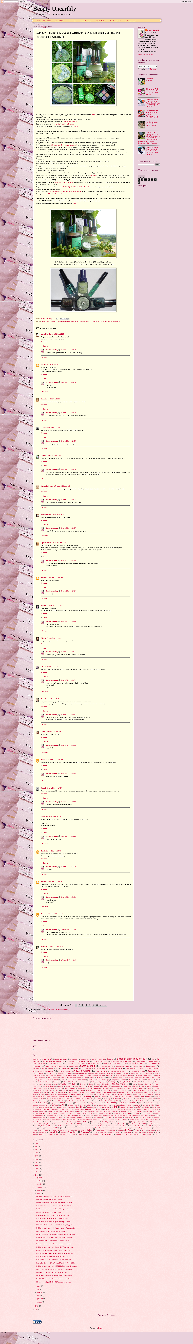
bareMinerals (82, 1080)
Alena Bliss (45, 334)
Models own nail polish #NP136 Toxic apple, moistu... (53, 1282)
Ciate (133, 1084)
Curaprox (96, 1086)
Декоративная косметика (131, 1058)
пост (91, 119)
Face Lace (129, 1092)
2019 (37, 1156)
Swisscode (108, 1128)
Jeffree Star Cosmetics (85, 1101)
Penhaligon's (156, 1117)
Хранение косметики (80, 1073)
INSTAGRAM (131, 20)
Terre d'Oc (134, 1128)
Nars (128, 1113)
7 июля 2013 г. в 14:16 (62, 486)
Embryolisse (106, 1090)
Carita (144, 1082)
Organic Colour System (39, 1117)
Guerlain (135, 1096)
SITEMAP (59, 20)
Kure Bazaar (111, 1103)
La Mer (48, 1105)
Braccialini (67, 1082)
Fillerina (35, 1094)
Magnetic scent (156, 1107)
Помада (140, 1066)
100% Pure (36, 1059)
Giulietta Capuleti (77, 1096)
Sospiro (35, 1128)
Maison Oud (69, 1109)
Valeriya (43, 638)
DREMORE (157, 1088)
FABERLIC (121, 1092)
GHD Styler (40, 1096)
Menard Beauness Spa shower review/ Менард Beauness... (56, 1234)
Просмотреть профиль (145, 54)
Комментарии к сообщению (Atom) (57, 1009)
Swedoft (90, 1128)
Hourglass (90, 1098)
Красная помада (127, 1061)
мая (38, 1289)
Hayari (157, 1096)
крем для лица (153, 1061)
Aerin (47, 1075)
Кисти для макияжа (100, 1061)
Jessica (96, 1101)
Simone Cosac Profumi (83, 1126)
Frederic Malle (107, 1094)
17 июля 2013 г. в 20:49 (68, 960)
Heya (47, 1098)
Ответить (44, 342)
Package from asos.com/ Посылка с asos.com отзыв (54, 1244)
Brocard (87, 1082)
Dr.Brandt (142, 1088)
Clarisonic (148, 1084)
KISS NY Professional (66, 1103)
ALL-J (117, 1075)
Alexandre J (109, 1075)
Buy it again (102, 1082)
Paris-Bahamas (98, 1117)
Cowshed (82, 1086)
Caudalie (63, 1084)
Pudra (142, 1119)
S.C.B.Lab (151, 1122)
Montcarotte (148, 1111)
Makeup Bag (121, 1109)
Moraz (55, 1113)
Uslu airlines (85, 1132)
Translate (153, 69)
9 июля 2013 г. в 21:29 (68, 867)
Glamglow (103, 1096)
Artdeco (86, 1077)
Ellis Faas (97, 1090)
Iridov (43, 427)
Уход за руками (137, 1071)
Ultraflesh (63, 1132)
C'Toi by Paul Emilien (125, 1082)
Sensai (37, 1126)
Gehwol (136, 1094)
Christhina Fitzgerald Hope (57, 194)
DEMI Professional (38, 1088)
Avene (63, 1080)
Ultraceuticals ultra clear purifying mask (64, 145)
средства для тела (131, 1068)
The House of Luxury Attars (57, 1130)
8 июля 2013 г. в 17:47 (54, 788)
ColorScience (36, 1086)
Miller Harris (115, 1111)
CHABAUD (83, 1084)
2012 (37, 1306)
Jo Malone (111, 1101)
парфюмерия (87, 1066)
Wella (40, 1134)
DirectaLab (60, 1088)
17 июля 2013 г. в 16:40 (55, 946)
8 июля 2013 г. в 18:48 (68, 745)
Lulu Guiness (124, 1107)
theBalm (89, 1130)
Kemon (150, 1101)
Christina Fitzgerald (63, 321)
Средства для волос (115, 1068)
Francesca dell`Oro (63, 1094)
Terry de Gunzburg (144, 1128)
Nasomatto (136, 1113)
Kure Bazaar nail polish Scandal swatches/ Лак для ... (54, 1272)
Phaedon (46, 1119)
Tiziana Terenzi (110, 1130)
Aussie (50, 1079)
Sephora (43, 1126)
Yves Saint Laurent (106, 1134)
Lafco (113, 1105)
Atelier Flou (138, 1077)
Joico (117, 1101)
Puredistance (149, 1119)
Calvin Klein (137, 1082)
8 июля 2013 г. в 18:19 (68, 591)
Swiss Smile (99, 1128)
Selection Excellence (154, 1124)
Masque (35, 1111)
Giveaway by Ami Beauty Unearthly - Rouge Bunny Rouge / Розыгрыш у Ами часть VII (153, 103)
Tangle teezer (125, 1128)
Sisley (93, 1126)
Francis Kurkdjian (76, 1094)
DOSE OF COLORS (116, 1088)
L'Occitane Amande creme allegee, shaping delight (64, 191)
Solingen (156, 1126)
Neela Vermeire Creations (53, 1115)
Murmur (43, 605)
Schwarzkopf (122, 1124)
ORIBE (60, 1117)
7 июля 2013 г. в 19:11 (54, 638)
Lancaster (130, 1105)
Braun (73, 1082)
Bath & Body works (93, 1079)
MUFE (100, 321)
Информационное (83, 1061)
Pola (101, 1120)
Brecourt (80, 1082)
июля (39, 1193)
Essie (46, 1092)
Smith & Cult (147, 1126)
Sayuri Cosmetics (105, 1124)
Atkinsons (146, 1077)
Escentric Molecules (138, 1090)
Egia (56, 1090)
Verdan (136, 1132)
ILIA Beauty (106, 1098)
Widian (57, 1134)
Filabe (157, 1092)
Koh (85, 1103)
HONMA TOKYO (79, 1098)
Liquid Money (91, 1107)
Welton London (48, 1134)
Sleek (131, 1126)
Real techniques (56, 1122)
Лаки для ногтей (55, 1063)
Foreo (47, 1094)
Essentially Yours (37, 1092)
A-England (52, 321)
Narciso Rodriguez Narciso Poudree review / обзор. (152, 123)
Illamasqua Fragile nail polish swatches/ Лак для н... (53, 1256)
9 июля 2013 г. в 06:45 (53, 851)
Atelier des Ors (129, 1077)
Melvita (78, 1111)
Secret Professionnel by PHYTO (137, 1124)
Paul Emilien (118, 1117)
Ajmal (81, 1075)
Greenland (128, 1096)
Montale (139, 1111)
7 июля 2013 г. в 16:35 (58, 514)
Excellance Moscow (110, 1092)
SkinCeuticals (102, 1126)
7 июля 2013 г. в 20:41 (51, 666)
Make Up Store (109, 1109)
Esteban (52, 1092)
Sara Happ (95, 1124)
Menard (94, 321)
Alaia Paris (88, 1075)
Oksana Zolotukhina (48, 486)
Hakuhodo (149, 1096)
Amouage (139, 1075)
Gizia (96, 1096)
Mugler (78, 1113)
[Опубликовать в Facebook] (67, 319)
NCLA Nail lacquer (38, 1115)
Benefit (124, 1080)
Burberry (93, 1082)
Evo (87, 1092)
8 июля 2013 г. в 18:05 (68, 441)
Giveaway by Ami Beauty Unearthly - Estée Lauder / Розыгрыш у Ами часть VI (152, 151)
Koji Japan (91, 1103)
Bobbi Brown (57, 1082)
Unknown (44, 577)
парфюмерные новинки (122, 1066)
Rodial (113, 1122)
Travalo (137, 1130)
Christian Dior (105, 1084)
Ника (42, 699)
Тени (34, 1071)
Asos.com (100, 1077)
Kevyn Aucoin (54, 1103)
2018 (37, 1159)
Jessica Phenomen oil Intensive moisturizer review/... (53, 1250)
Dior (46, 1088)
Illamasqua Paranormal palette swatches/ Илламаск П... (55, 1269)
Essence (156, 1090)
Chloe (97, 1084)
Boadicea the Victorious (44, 1082)
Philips (75, 1120)
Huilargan (98, 1098)
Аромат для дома (60, 1059)
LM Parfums (105, 1107)
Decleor (143, 1086)
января (39, 1302)
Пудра (44, 1068)
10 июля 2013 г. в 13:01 (68, 929)
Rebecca (44, 816)
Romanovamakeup (123, 1122)
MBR (66, 1111)
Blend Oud (150, 1080)
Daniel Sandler (116, 1086)
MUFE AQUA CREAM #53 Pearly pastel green (78, 187)
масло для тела (107, 1063)
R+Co (157, 1119)
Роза (57, 1068)
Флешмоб (45, 321)
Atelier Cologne (118, 1077)
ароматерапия (74, 1059)
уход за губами (64, 1071)
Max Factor (59, 1111)
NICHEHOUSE (72, 1115)
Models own (124, 1111)
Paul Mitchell (128, 1117)
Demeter (155, 1086)
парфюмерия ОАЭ (107, 1066)
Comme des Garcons (48, 1086)
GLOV (121, 1096)
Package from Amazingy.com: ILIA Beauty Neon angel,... (55, 1196)
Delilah (149, 1086)
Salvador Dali (70, 1124)
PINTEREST (100, 20)
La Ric (62, 1105)
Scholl (114, 1124)
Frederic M (98, 1094)
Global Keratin (113, 1096)
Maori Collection (131, 1109)
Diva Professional (70, 1088)
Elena (43, 399)
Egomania (64, 1090)
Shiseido (51, 1126)
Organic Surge (51, 1117)
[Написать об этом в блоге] (63, 319)
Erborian (124, 1090)
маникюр (70, 1063)
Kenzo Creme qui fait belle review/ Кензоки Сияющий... (54, 1202)
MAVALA (50, 1111)
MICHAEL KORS (105, 1111)
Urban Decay (72, 1132)
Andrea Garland (148, 1075)
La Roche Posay (73, 1105)
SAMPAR (78, 1124)
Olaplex (135, 1115)
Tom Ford (120, 1130)
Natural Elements (147, 1113)
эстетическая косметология (97, 1073)
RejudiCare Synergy (69, 1122)
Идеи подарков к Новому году (54, 1061)
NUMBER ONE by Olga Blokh (117, 1115)
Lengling (71, 1107)
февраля (40, 1299)
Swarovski (83, 1128)
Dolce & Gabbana (82, 1088)
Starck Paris (70, 1128)
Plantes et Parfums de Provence (88, 1119)
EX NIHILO (99, 1092)
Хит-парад (68, 1073)
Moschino (62, 1113)
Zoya (156, 1134)
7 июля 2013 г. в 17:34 (58, 543)
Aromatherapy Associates (73, 1077)
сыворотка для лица (152, 1068)
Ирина (94, 115)
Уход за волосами (45, 1071)
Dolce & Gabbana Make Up (98, 1088)
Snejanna (44, 946)
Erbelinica (115, 1090)
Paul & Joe (106, 321)
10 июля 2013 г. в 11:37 (55, 914)
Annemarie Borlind (40, 1077)
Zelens (144, 1134)
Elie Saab (89, 1090)
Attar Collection (155, 1077)
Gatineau (129, 1094)
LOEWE (114, 1107)
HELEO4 (41, 1098)
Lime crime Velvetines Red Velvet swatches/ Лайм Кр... (54, 1237)
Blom (34, 1082)
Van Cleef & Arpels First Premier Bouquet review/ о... (53, 1279)
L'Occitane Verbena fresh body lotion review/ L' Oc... (53, 1215)
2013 (37, 1175)
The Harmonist (44, 1130)
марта (39, 1295)
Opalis (152, 1115)
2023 (37, 1146)
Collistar (156, 1084)
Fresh (114, 1094)
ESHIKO (149, 1090)
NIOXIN (81, 1115)
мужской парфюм (120, 1063)
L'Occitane (82, 321)
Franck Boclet (89, 1094)
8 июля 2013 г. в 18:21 (68, 652)
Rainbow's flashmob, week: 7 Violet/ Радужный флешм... (55, 1209)
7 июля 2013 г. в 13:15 (56, 364)
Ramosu (47, 1122)
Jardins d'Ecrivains (59, 1101)
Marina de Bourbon (143, 1109)
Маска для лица (93, 1063)
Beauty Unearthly (54, 8)
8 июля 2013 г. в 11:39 (53, 731)
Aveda (56, 1080)
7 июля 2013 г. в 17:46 (55, 577)
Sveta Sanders (46, 514)
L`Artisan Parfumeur (151, 1103)
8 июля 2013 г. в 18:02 (68, 350)
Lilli (42, 666)
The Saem (70, 1130)
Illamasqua (74, 321)
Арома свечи (46, 1059)
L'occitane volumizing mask (64, 182)
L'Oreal (141, 1103)
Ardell (62, 1077)
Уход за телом (154, 1071)
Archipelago (55, 1077)
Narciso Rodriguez (119, 1113)
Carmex (150, 1082)
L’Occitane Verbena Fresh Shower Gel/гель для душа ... (55, 1225)
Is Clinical (144, 1098)
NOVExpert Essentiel (101, 1115)
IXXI (50, 1101)
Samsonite (86, 1124)
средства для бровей (99, 1068)
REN (78, 1122)
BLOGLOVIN (115, 20)
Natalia (43, 851)
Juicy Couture (125, 1101)
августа (39, 1190)
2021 (37, 1153)
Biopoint (137, 1080)
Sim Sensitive (71, 1126)
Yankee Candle (82, 1134)
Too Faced (128, 1130)
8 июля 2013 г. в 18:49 (68, 802)
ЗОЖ (153, 1059)
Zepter (150, 1134)
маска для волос (80, 1063)
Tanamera (116, 1128)
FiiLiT (151, 1092)
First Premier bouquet (70, 122)
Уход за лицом (81, 1071)
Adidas (157, 1073)
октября (40, 1184)
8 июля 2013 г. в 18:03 (68, 382)
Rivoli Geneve (95, 1122)
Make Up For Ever (92, 1109)
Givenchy (87, 1096)
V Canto (94, 1132)
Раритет (50, 1068)
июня (39, 1286)
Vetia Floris (150, 1132)
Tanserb (43, 788)
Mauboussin (42, 1111)
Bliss (157, 1080)
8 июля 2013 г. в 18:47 (68, 715)
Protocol (125, 1119)
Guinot (142, 1096)
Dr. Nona (133, 1088)
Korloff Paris (100, 1103)
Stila (77, 1128)
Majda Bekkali (79, 1109)
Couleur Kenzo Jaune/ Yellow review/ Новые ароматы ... (55, 1260)
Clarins (140, 1084)
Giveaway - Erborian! (150, 79)
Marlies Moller (155, 1109)
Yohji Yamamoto (93, 1134)
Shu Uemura (61, 1126)
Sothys (41, 1128)
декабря (40, 1177)
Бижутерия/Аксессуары (98, 1059)
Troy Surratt (151, 1130)
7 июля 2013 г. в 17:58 (54, 605)
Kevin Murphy (44, 1103)
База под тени (85, 1059)
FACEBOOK (85, 20)
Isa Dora (152, 1098)
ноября (39, 1181)
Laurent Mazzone (44, 1107)
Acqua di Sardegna (147, 1073)
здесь (76, 126)
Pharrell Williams (56, 1119)
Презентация (150, 1066)
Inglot (125, 1098)
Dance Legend (105, 1086)
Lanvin (145, 1105)
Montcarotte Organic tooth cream (63, 124)
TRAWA (144, 1130)
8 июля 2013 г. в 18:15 (68, 560)
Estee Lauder (61, 1092)
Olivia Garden (144, 1115)
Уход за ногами (102, 1071)
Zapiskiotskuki (46, 543)
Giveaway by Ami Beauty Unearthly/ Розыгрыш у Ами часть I (152, 91)
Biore (143, 1079)
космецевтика (115, 1061)
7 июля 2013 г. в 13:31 (52, 427)
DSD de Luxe (38, 1090)
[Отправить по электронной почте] (61, 319)
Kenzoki (35, 1103)
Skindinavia (123, 1126)
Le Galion (53, 1107)
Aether (53, 1075)
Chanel (91, 1084)
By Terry (111, 1082)
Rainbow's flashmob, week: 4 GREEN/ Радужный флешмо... (56, 1266)
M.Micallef (146, 1107)
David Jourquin (127, 1086)
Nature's (156, 1113)
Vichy (157, 1132)
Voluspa (35, 1134)
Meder (72, 1111)
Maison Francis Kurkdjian (41, 1109)
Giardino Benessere (51, 1096)
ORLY (67, 1117)
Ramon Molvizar (37, 1122)
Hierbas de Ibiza (56, 1098)
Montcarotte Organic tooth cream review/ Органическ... (54, 1275)
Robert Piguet (106, 1122)
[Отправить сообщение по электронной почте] (56, 318)
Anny (48, 1077)
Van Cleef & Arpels (115, 1132)
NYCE (129, 1115)
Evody (92, 1092)
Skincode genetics (113, 1126)
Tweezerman (42, 1132)
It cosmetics (43, 1101)
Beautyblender (115, 1080)
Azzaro (74, 1079)
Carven (41, 1084)
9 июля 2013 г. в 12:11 (55, 881)
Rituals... (85, 1122)
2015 (37, 1169)
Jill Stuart (103, 1101)
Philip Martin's (67, 1119)
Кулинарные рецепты (39, 1063)
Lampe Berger (121, 1105)
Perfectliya (44, 364)
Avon (68, 1079)
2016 (37, 1165)
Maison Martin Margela (58, 1109)
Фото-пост (49, 1073)
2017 (37, 1162)
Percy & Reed (38, 1119)
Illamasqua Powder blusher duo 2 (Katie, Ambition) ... (53, 1218)
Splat (62, 1128)
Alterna (130, 1075)
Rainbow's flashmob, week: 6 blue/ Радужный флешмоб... (55, 1228)
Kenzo (156, 1101)
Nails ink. (108, 1113)
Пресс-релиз (36, 1068)
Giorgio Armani (64, 1096)
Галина (43, 455)
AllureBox (123, 1075)
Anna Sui (157, 1075)
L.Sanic (122, 1103)
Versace (142, 1132)
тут (74, 203)
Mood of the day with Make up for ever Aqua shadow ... (54, 1222)
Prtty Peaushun (134, 1119)
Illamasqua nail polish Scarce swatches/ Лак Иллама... (54, 1206)
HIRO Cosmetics (68, 1098)
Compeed (61, 1086)
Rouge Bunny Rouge (138, 1122)
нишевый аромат (136, 1063)
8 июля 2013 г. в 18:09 (54, 816)
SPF (56, 1128)
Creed (89, 1086)
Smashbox (138, 1126)
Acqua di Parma (135, 1073)
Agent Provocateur (71, 1075)
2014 (37, 1172)
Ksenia (43, 731)
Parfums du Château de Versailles (81, 1117)
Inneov (137, 1098)
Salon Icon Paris (59, 1124)
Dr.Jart (150, 1088)
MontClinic (157, 1111)
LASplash (152, 1105)
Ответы (45, 346)
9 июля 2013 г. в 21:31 (68, 897)
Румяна (75, 1068)
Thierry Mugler (100, 1130)
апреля (39, 1292)
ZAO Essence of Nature (133, 1134)
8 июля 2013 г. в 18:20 (68, 621)
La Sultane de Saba (85, 1105)
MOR (50, 1113)
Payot (148, 1117)
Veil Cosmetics (127, 1132)
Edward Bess (48, 1090)
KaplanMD (135, 1101)
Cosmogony (69, 1086)
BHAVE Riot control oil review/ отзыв (48, 1212)
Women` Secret (65, 1134)
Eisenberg (72, 1090)
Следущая (101, 1005)
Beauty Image (105, 1080)
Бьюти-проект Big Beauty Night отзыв (49, 1199)
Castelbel (48, 1084)
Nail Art (96, 1113)
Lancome (137, 1105)
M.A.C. (88, 321)
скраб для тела (86, 1068)
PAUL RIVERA (140, 1117)
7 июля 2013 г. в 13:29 (52, 399)
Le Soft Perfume (62, 1107)
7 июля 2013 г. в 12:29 (56, 334)
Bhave (131, 1080)
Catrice (55, 1084)
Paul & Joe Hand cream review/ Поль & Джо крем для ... (55, 1253)
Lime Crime (80, 1107)
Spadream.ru (48, 1128)
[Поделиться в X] (65, 319)
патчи (134, 1066)
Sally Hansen (48, 1124)
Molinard (131, 1111)
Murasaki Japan (87, 1113)
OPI (157, 1115)
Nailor (101, 1113)
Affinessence (60, 1075)
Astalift (110, 1077)
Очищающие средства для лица (56, 1066)
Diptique (52, 1088)
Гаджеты (110, 1059)
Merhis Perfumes (93, 1111)
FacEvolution (138, 1092)
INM (132, 1098)
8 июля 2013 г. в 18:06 (68, 469)
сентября (40, 1187)
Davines (135, 1086)
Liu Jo (98, 1107)
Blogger (100, 1328)
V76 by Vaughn (104, 1132)
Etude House (72, 1092)
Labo (95, 1105)
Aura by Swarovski (40, 1080)
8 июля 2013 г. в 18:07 (68, 500)
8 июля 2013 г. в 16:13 (55, 760)
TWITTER (72, 20)
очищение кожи (73, 1066)
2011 (36, 1309)
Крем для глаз (141, 1061)
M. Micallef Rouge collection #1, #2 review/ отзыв (52, 1240)
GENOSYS (151, 1094)
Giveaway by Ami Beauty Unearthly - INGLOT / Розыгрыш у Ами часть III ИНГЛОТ (152, 114)
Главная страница (43, 20)
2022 (37, 1149)
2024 (37, 1143)
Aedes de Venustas (38, 1075)
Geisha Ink (143, 1094)
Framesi (53, 1094)
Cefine (74, 1084)
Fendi (145, 1092)
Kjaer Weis (78, 1103)
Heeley (35, 1098)
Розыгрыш (66, 1068)
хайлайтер (60, 1073)
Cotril (76, 1086)
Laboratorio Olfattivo (104, 1105)
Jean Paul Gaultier (71, 1101)
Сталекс (141, 1068)
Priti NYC (117, 1120)
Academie (118, 1073)
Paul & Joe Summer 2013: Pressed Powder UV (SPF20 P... (55, 1263)
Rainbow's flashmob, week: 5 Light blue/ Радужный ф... (54, 1247)
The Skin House (79, 1130)
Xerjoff (73, 1134)
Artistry (92, 1077)
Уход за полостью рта (119, 1071)
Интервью (71, 1061)
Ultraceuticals (115, 321)
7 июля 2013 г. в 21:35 (52, 699)
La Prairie (55, 1105)
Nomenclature (89, 1115)
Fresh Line (121, 1094)
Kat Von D (143, 1101)
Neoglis (64, 1115)
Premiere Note (109, 1119)
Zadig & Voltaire (120, 1134)
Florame (41, 1094)
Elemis (82, 1090)
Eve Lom (81, 1092)
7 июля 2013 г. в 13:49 (54, 455)
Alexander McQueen (98, 1075)
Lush (131, 1107)
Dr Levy (126, 1088)
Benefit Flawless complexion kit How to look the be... (53, 1231)
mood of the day (40, 1113)
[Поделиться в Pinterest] (68, 319)
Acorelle (126, 1073)
